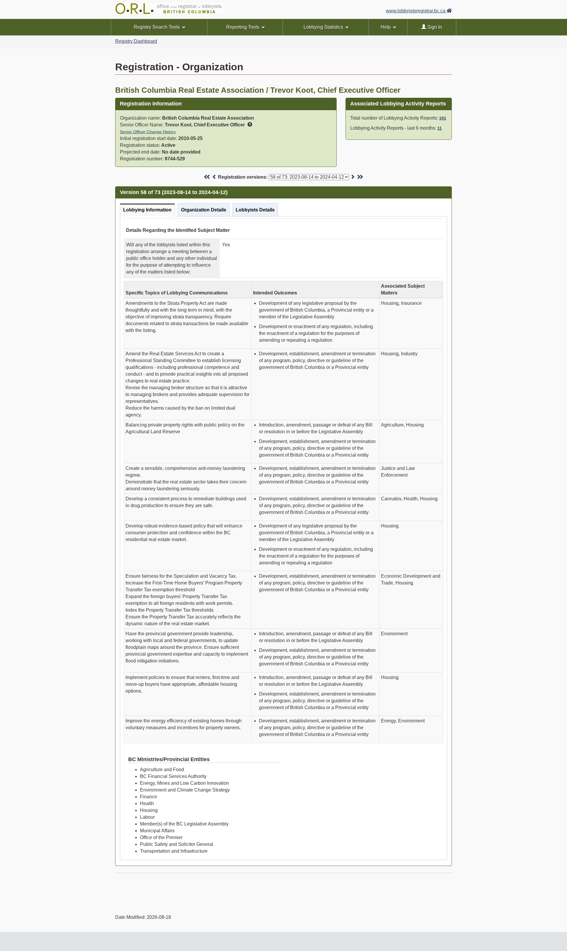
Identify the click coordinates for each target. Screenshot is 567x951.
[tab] (147, 209)
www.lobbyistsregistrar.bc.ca (416, 10)
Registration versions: (243, 177)
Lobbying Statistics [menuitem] (323, 27)
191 (442, 118)
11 (439, 128)
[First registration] (207, 177)
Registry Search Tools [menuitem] (157, 27)
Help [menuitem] (386, 27)
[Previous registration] (214, 177)
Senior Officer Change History (148, 131)
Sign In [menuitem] (434, 27)
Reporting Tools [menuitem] (242, 27)
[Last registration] (360, 177)
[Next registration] (352, 177)
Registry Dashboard (136, 41)
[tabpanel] (283, 538)
